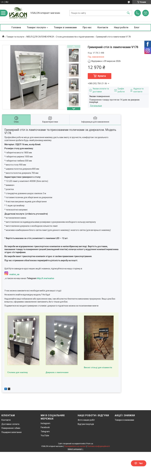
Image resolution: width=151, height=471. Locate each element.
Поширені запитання (11, 432)
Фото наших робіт (86, 420)
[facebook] (5, 389)
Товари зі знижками (65, 27)
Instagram (45, 423)
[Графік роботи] (145, 13)
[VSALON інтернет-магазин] (18, 13)
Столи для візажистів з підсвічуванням (75, 37)
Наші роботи (121, 27)
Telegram (45, 431)
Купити (102, 76)
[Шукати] (128, 13)
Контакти (102, 27)
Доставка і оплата (10, 424)
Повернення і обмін (10, 428)
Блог (136, 27)
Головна (16, 27)
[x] (9, 389)
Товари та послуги (15, 37)
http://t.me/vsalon (45, 278)
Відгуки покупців (86, 424)
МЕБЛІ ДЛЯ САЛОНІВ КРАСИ (40, 37)
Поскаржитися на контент (75, 446)
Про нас (87, 27)
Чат (141, 463)
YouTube (45, 435)
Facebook (45, 427)
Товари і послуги (36, 27)
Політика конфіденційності (98, 446)
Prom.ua (89, 444)
